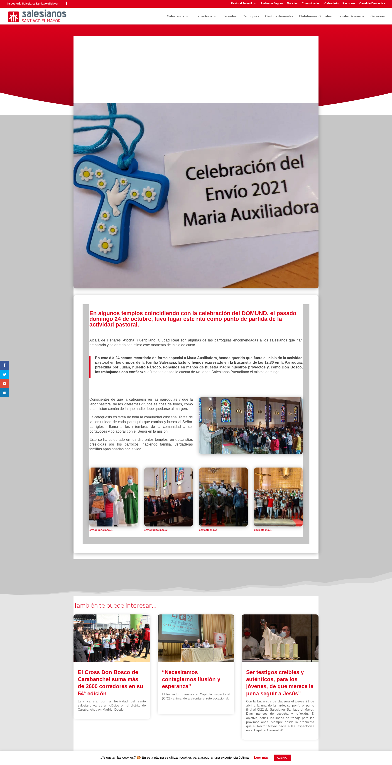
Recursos (349, 3)
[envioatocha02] (223, 525)
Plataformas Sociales (315, 16)
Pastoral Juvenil (241, 3)
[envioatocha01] (278, 525)
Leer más (261, 757)
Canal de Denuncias (372, 3)
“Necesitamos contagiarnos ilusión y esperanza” (191, 679)
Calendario (331, 3)
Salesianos (175, 16)
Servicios (377, 16)
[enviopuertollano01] (113, 525)
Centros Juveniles (279, 16)
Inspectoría (203, 16)
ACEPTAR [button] (282, 757)
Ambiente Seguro (271, 3)
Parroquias (251, 16)
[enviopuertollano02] (168, 525)
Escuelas (230, 16)
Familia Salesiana (351, 16)
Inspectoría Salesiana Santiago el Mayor (33, 3)
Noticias (292, 3)
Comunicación (311, 3)
